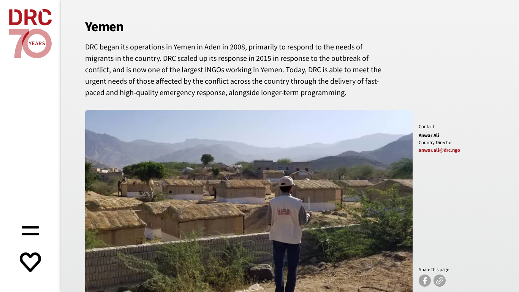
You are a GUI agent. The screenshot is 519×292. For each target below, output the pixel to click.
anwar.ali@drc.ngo (439, 150)
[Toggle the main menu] (30, 229)
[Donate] (30, 263)
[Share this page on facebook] (425, 281)
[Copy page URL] (440, 281)
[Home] (30, 33)
